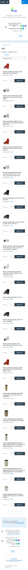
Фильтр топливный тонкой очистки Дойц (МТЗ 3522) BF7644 (12, 72)
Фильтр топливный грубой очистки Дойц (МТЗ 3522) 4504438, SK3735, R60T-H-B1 (13, 122)
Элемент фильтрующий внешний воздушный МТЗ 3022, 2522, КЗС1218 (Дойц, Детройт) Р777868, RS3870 (14, 470)
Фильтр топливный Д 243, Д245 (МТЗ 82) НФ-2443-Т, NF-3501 (13, 222)
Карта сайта (14, 558)
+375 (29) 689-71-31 (14, 25)
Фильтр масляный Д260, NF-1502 (12, 297)
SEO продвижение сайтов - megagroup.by (11, 566)
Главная (4, 45)
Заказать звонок (21, 36)
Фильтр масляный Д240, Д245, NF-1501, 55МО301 (13, 320)
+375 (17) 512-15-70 (14, 23)
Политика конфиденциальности (14, 560)
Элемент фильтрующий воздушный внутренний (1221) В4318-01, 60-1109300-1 (13, 394)
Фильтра (6, 54)
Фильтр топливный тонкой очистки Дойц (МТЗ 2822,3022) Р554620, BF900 (12, 97)
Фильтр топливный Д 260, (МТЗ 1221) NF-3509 (14, 198)
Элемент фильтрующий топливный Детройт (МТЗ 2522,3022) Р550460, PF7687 (13, 495)
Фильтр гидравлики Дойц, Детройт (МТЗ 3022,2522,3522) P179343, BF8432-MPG (12, 369)
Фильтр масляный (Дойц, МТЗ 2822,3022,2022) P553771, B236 (12, 344)
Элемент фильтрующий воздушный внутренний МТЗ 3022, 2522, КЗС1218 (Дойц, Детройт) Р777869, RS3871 (14, 444)
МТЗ (12, 75)
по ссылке (20, 523)
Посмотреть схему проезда (13, 534)
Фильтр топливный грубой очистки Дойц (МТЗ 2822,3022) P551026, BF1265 (12, 148)
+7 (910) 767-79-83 (14, 28)
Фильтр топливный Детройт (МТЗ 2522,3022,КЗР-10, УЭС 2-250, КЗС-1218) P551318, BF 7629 (12, 174)
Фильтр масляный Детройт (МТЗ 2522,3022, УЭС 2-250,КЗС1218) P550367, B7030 (12, 273)
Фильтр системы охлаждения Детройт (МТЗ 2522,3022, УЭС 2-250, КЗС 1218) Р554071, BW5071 (13, 247)
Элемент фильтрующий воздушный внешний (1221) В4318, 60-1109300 (13, 419)
